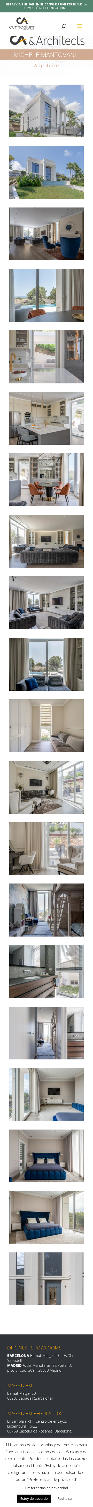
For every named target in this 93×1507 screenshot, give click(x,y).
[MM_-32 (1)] (46, 566)
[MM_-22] (46, 812)
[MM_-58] (46, 135)
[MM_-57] (46, 197)
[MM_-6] (46, 1242)
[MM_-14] (46, 1119)
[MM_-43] (46, 320)
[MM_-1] (46, 1303)
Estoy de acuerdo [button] (34, 1498)
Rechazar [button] (65, 1498)
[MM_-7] (46, 1180)
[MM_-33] (46, 504)
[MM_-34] (46, 443)
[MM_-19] (46, 935)
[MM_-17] (46, 1057)
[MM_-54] (46, 258)
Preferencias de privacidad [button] (46, 1488)
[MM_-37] (46, 381)
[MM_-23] (46, 750)
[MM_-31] (46, 627)
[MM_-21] (46, 873)
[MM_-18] (46, 996)
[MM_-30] (46, 689)
